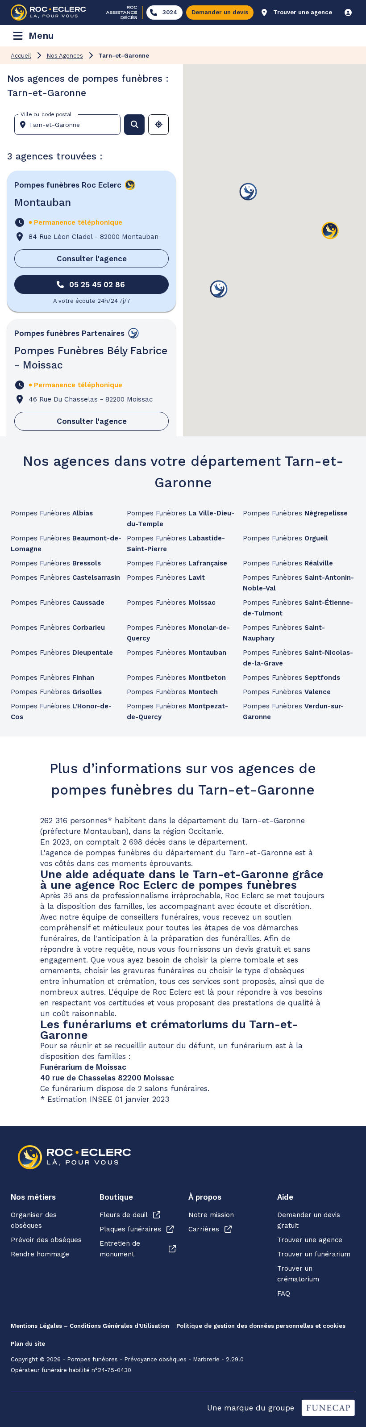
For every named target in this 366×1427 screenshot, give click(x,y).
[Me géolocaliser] (158, 124)
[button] (330, 231)
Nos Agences (64, 55)
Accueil (21, 55)
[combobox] (71, 124)
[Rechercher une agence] (134, 124)
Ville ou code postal (46, 114)
